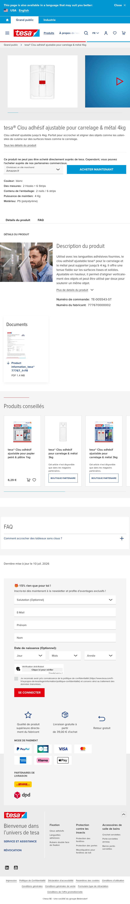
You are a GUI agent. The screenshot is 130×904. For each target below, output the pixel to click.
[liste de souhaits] (114, 33)
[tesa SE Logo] (26, 33)
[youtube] (16, 868)
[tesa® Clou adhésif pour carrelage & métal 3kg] (63, 434)
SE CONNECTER (29, 692)
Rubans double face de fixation (59, 843)
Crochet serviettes (111, 834)
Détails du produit (18, 220)
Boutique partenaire (63, 478)
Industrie (50, 20)
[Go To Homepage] (7, 19)
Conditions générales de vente (60, 886)
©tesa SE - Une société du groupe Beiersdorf (65, 898)
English (24, 10)
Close (118, 5)
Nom (20, 637)
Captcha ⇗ (56, 673)
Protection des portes (86, 845)
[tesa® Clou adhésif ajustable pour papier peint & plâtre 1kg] (22, 434)
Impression (11, 880)
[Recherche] (86, 33)
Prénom (22, 625)
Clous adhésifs (57, 831)
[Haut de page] (123, 814)
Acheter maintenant (96, 169)
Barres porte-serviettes (108, 847)
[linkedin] (7, 868)
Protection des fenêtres (83, 840)
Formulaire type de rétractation (93, 886)
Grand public (24, 20)
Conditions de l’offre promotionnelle (65, 892)
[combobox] (37, 171)
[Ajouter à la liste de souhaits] (34, 480)
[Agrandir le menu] (7, 33)
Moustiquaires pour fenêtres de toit (85, 851)
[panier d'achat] (123, 33)
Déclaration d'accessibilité (60, 880)
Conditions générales (32, 886)
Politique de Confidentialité (32, 880)
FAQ (41, 220)
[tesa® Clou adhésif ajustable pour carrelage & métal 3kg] (104, 434)
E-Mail (20, 612)
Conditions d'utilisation (113, 880)
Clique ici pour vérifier (42, 669)
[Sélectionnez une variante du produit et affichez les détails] (28, 480)
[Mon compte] (105, 33)
